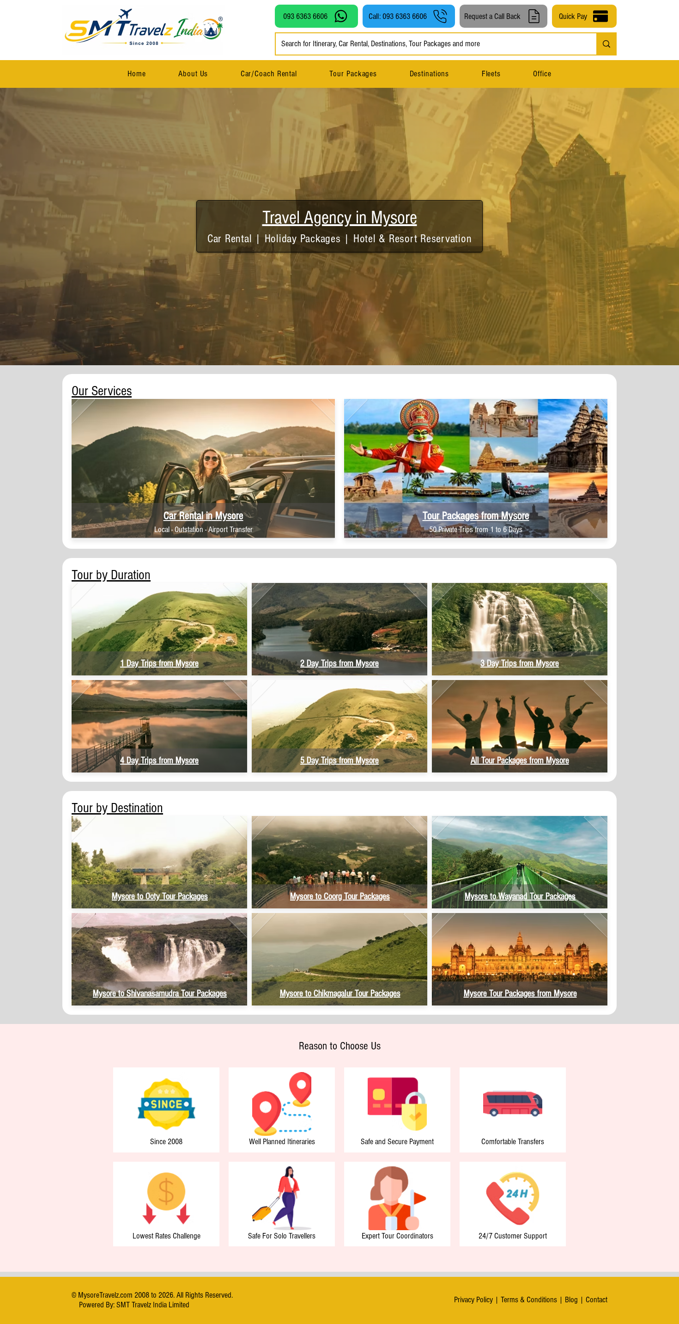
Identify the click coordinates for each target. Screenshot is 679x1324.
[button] (429, 73)
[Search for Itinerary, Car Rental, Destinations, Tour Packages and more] (606, 44)
